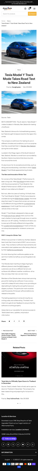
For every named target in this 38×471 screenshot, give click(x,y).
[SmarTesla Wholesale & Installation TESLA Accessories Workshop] (7, 8)
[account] (25, 8)
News (9, 21)
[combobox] (14, 14)
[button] (20, 403)
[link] (9, 321)
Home (3, 21)
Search (33, 14)
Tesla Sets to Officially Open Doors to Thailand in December (18, 382)
